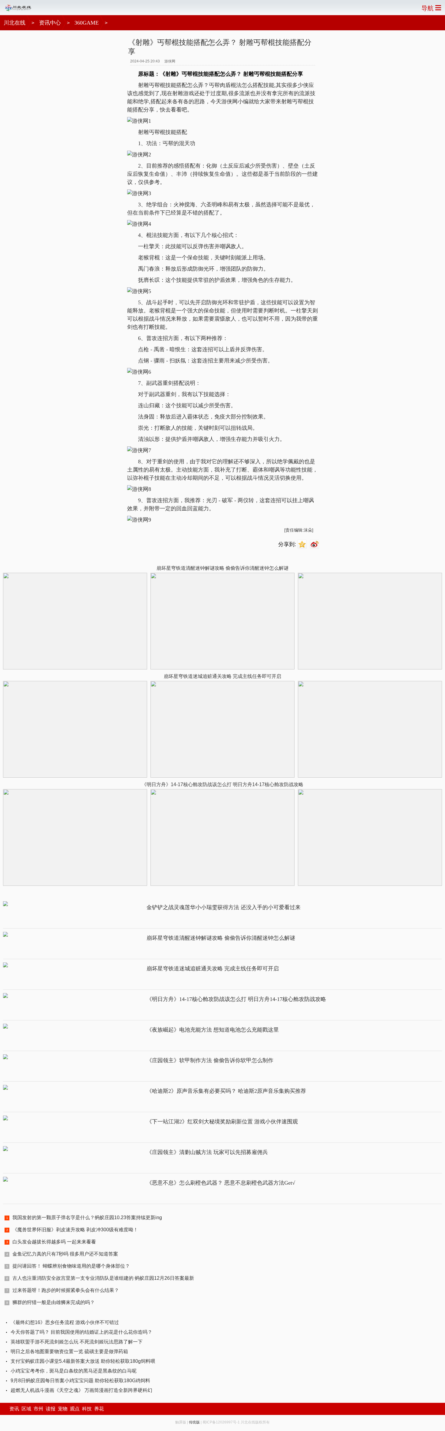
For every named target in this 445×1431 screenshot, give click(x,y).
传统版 (194, 1422)
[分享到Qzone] (302, 544)
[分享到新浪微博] (315, 544)
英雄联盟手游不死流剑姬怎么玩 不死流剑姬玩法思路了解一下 (77, 1341)
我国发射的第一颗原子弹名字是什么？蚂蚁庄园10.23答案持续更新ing (87, 1217)
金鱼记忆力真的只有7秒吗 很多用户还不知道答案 (65, 1253)
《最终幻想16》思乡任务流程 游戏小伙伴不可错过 (65, 1322)
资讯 (14, 1408)
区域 (26, 1408)
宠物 (63, 1408)
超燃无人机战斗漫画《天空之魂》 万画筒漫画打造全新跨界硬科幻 (81, 1390)
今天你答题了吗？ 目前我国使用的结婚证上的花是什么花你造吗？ (81, 1332)
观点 (75, 1408)
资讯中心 (50, 23)
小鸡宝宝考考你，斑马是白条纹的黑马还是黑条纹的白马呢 (74, 1370)
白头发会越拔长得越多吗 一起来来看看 (54, 1241)
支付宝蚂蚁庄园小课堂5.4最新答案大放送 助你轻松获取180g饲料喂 (83, 1361)
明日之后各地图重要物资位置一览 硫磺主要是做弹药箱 (69, 1351)
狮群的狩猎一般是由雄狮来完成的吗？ (53, 1302)
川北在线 (14, 23)
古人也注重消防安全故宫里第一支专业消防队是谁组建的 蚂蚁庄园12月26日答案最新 (103, 1278)
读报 (50, 1408)
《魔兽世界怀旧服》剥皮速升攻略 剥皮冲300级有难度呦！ (75, 1229)
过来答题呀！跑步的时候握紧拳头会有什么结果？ (65, 1290)
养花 (99, 1408)
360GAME (86, 23)
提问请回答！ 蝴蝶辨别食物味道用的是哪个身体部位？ (71, 1266)
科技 (87, 1408)
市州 (38, 1408)
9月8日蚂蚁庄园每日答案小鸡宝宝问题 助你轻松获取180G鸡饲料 (80, 1380)
